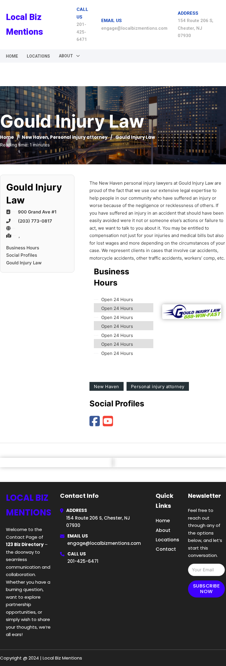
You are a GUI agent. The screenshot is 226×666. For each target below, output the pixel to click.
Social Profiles (21, 255)
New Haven (35, 137)
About (163, 530)
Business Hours (22, 248)
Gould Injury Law (23, 263)
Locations (38, 56)
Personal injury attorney (78, 137)
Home (12, 56)
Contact (166, 549)
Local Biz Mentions (24, 24)
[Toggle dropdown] (78, 56)
